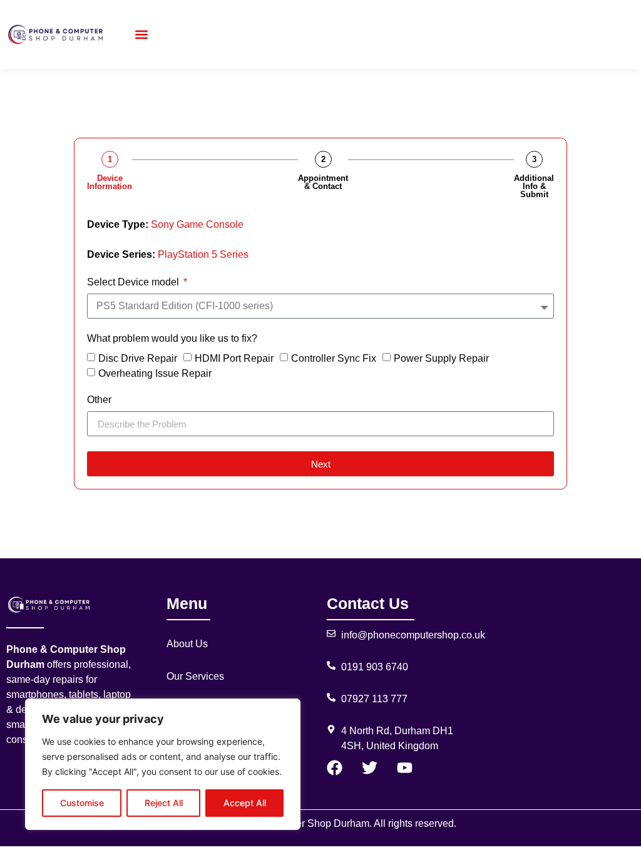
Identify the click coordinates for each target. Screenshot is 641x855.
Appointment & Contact (323, 182)
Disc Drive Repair (137, 358)
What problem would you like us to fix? (172, 339)
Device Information (109, 182)
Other (99, 400)
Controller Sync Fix (333, 358)
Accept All (244, 802)
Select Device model (134, 282)
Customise (82, 802)
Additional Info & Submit (534, 186)
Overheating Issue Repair (155, 373)
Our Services (195, 676)
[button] (141, 34)
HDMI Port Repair (234, 358)
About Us (187, 643)
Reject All (164, 802)
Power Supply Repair (441, 358)
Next (321, 464)
